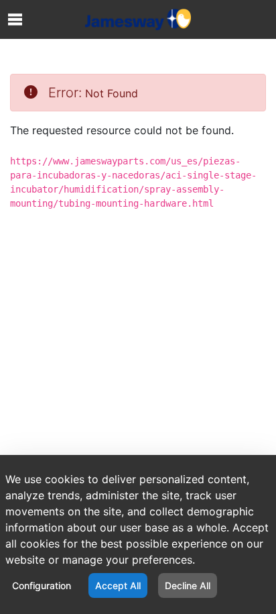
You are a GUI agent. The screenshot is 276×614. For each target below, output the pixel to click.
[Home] (138, 19)
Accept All (118, 585)
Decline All (187, 585)
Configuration (41, 585)
